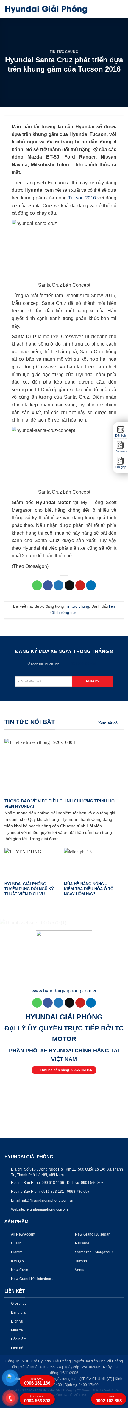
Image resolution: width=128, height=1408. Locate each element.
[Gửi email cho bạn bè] (69, 585)
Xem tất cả (108, 723)
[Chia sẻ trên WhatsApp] (37, 585)
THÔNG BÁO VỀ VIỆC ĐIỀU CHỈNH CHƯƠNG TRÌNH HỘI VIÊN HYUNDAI (60, 804)
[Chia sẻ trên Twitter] (58, 585)
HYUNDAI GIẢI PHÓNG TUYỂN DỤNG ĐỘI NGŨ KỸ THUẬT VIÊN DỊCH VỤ (29, 889)
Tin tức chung (64, 51)
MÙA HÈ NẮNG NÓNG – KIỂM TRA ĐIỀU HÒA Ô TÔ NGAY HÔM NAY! (88, 889)
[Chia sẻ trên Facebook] (48, 585)
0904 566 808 (37, 1399)
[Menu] (120, 8)
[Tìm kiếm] (109, 9)
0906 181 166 (37, 1381)
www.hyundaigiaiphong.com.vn (65, 990)
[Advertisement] (64, 1216)
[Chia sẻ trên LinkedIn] (91, 585)
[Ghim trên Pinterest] (80, 585)
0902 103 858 (109, 1399)
